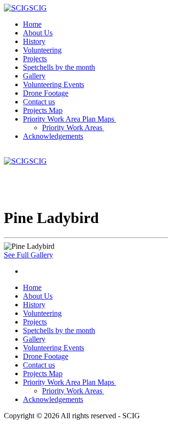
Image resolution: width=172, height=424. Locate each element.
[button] (70, 119)
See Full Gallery (28, 255)
